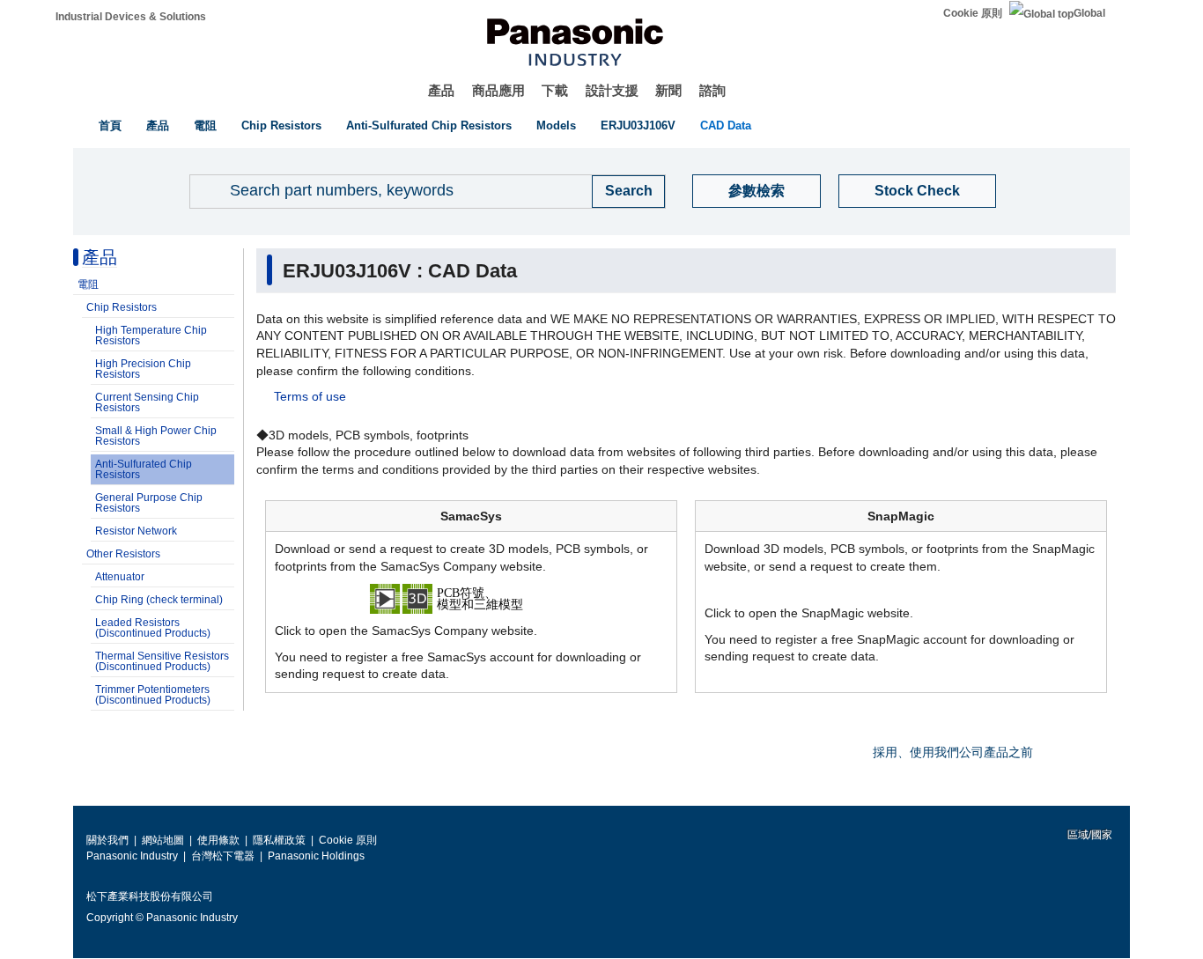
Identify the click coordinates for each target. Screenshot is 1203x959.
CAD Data (725, 125)
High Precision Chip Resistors (143, 369)
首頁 (110, 125)
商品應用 (498, 90)
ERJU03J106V (638, 125)
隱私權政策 (279, 840)
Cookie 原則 (972, 13)
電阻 (205, 125)
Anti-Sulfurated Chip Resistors (429, 125)
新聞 (668, 90)
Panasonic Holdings (316, 856)
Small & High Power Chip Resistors (156, 435)
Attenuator (119, 577)
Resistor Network (136, 531)
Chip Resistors (281, 125)
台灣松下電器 (223, 856)
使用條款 (218, 840)
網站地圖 (163, 840)
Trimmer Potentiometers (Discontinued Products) (152, 694)
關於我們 (107, 840)
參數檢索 (756, 190)
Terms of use (310, 396)
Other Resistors (123, 554)
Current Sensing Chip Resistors (147, 402)
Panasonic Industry (132, 856)
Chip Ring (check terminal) (159, 600)
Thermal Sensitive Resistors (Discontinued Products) (162, 661)
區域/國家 (1088, 835)
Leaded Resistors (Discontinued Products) (152, 627)
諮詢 (712, 90)
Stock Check (917, 190)
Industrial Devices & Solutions (130, 17)
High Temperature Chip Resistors (151, 335)
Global (1089, 13)
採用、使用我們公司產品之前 (953, 752)
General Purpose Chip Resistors (149, 502)
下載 (555, 90)
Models (556, 125)
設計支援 (612, 90)
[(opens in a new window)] (471, 598)
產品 (441, 90)
